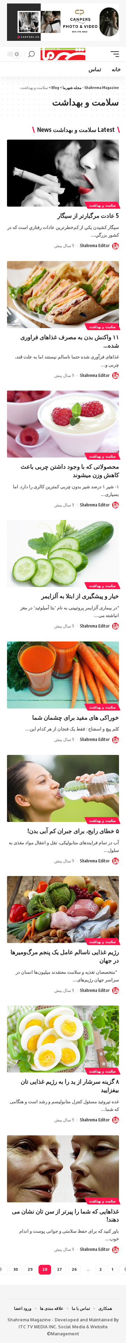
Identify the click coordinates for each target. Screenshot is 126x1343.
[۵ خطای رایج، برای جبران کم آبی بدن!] (63, 788)
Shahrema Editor (95, 245)
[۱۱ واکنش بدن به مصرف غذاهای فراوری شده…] (63, 294)
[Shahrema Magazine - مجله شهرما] (63, 54)
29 (30, 1269)
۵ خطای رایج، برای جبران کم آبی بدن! (73, 830)
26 (74, 1269)
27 (59, 1269)
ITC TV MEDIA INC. (38, 1326)
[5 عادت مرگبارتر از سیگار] (63, 173)
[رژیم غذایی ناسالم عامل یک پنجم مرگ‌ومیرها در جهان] (63, 909)
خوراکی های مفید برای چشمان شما (75, 717)
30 (15, 1269)
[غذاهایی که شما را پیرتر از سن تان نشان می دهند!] (63, 1168)
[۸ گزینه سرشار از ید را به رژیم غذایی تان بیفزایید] (63, 1039)
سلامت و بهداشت (102, 205)
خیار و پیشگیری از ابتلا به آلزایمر (80, 596)
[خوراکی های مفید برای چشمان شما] (63, 674)
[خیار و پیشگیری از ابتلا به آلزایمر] (63, 553)
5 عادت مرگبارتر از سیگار (88, 215)
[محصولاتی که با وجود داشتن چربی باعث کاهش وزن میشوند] (63, 424)
